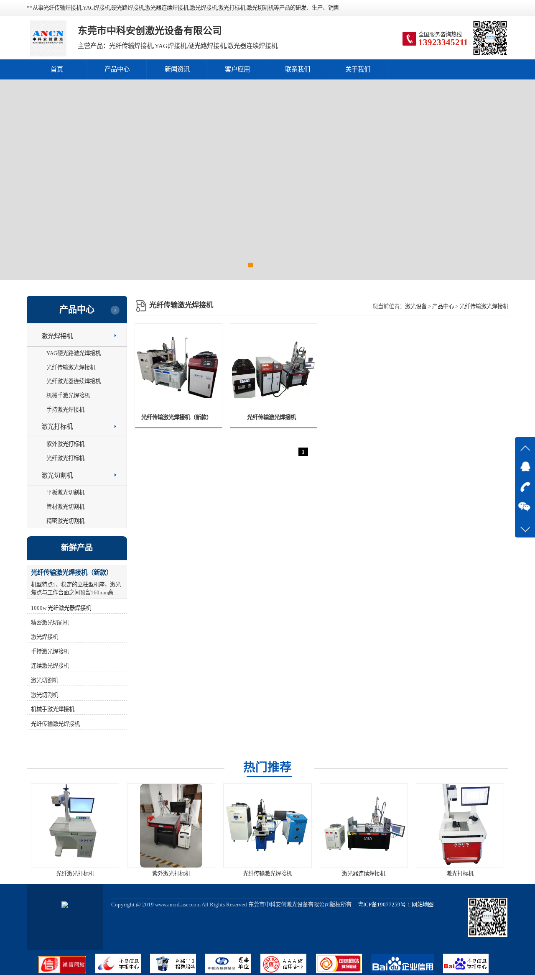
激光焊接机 (57, 336)
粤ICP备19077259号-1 (381, 904)
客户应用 (237, 69)
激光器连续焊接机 (363, 873)
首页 (57, 69)
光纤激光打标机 (65, 458)
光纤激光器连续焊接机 (73, 381)
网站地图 (422, 904)
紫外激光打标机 (65, 444)
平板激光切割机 (65, 492)
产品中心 (117, 69)
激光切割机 (57, 475)
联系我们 (297, 69)
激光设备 (416, 306)
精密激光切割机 (65, 521)
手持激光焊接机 (65, 410)
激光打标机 (57, 426)
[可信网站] (343, 971)
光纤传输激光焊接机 (483, 306)
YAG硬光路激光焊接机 (73, 353)
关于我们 (357, 69)
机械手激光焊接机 (68, 395)
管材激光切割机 (65, 507)
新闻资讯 (177, 69)
